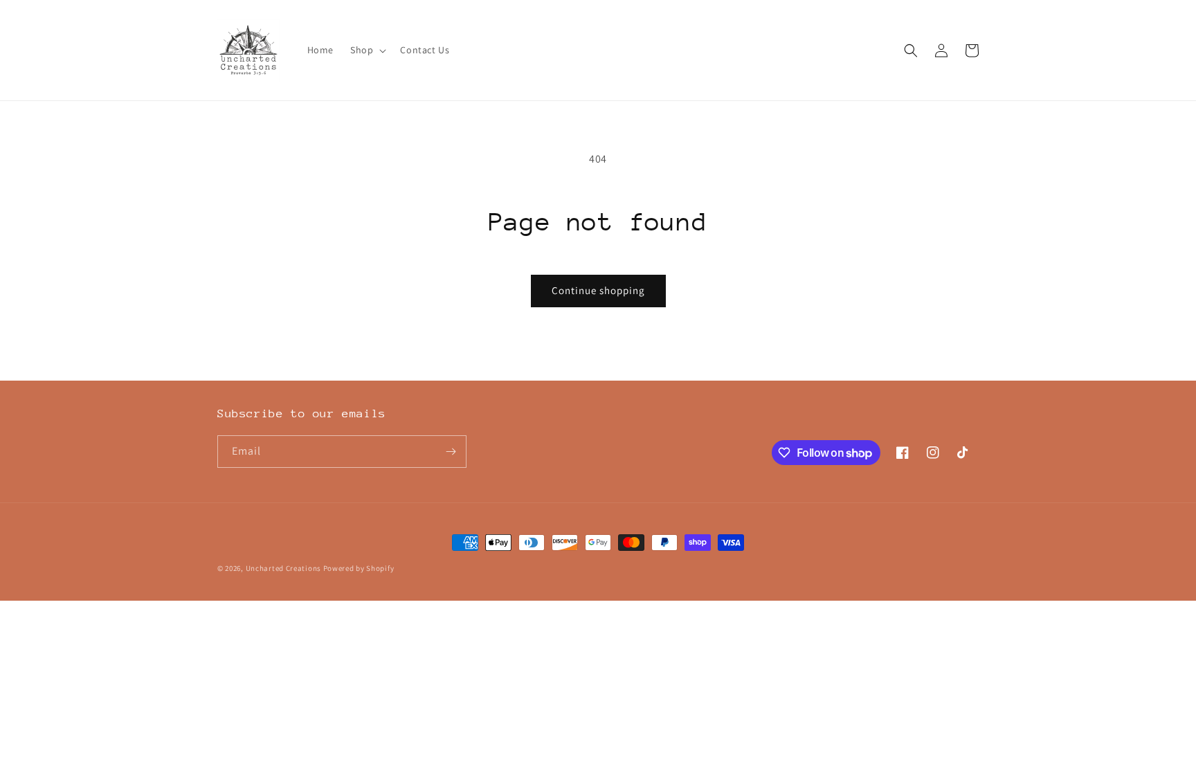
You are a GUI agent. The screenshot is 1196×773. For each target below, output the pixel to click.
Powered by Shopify (359, 568)
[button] (367, 49)
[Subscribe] (450, 451)
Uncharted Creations (283, 568)
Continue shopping (598, 290)
